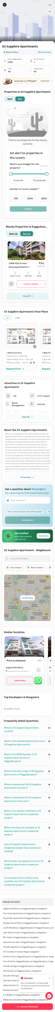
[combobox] (30, 558)
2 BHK (17, 317)
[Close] (49, 978)
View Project (20, 680)
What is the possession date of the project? (24, 511)
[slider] (11, 174)
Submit (28, 208)
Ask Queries (27, 520)
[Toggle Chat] (49, 996)
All (7, 317)
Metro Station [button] (37, 567)
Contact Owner (31, 284)
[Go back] (5, 5)
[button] (22, 362)
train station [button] (16, 567)
